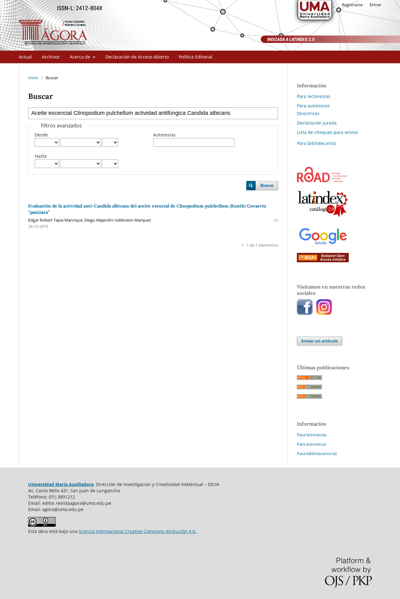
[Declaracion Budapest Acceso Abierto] (323, 261)
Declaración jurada (317, 123)
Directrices (308, 113)
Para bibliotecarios (316, 143)
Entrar (375, 5)
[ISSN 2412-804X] (322, 180)
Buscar (267, 185)
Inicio (33, 77)
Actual (25, 57)
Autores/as (164, 135)
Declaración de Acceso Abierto (137, 57)
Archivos (51, 57)
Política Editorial (195, 57)
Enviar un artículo (319, 341)
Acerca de (81, 57)
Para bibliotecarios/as (317, 453)
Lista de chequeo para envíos (327, 132)
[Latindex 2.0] (323, 217)
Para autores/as (313, 106)
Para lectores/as (313, 96)
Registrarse (352, 5)
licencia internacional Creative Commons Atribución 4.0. (137, 531)
